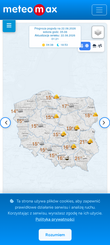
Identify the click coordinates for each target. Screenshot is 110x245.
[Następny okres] (103, 122)
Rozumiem (55, 234)
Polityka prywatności (55, 219)
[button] (23, 120)
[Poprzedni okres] (6, 122)
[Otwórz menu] (99, 10)
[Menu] (9, 25)
